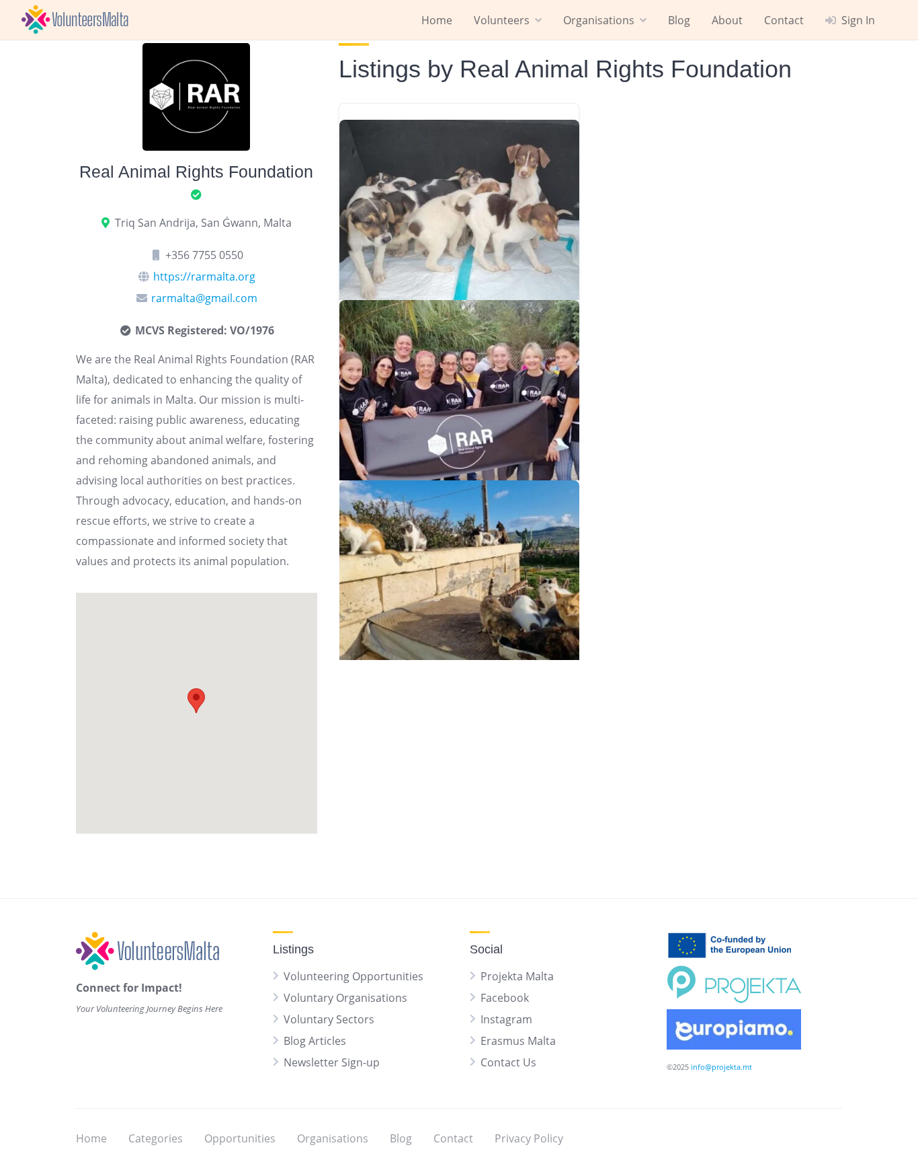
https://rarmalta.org (204, 276)
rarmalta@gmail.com (204, 298)
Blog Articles (315, 1040)
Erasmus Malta (518, 1040)
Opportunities (240, 1138)
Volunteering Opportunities (353, 976)
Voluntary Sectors (329, 1019)
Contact (784, 20)
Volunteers (502, 20)
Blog (679, 20)
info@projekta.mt (721, 1067)
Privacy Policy (529, 1138)
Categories (155, 1138)
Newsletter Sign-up (332, 1062)
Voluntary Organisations (345, 997)
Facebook (505, 997)
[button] (196, 700)
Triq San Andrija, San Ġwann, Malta (203, 222)
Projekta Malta (517, 976)
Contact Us (508, 1062)
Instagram (506, 1019)
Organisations (598, 20)
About (727, 20)
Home (436, 20)
